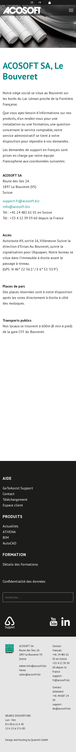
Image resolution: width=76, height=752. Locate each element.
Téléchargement (15, 499)
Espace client (13, 505)
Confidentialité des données (24, 581)
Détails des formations (20, 564)
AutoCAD (9, 543)
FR (40, 2)
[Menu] (71, 10)
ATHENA (9, 532)
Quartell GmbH (39, 740)
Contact (8, 494)
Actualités (10, 526)
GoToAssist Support (18, 488)
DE (32, 2)
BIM (6, 537)
